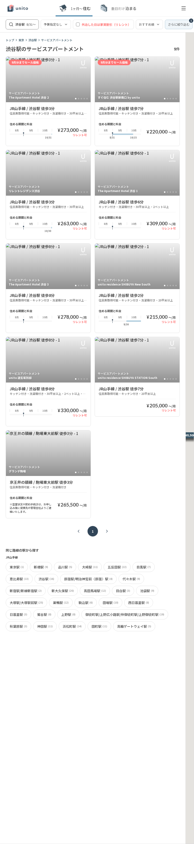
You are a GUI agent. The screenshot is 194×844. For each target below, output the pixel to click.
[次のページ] (107, 531)
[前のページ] (78, 531)
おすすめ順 (146, 24)
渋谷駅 (32, 40)
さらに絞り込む (180, 23)
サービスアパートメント (56, 40)
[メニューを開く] (183, 8)
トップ (10, 40)
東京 (21, 40)
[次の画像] (85, 79)
